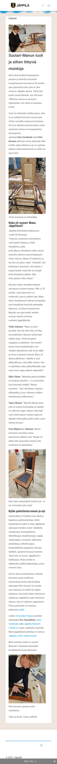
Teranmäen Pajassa (25, 615)
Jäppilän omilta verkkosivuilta (22, 635)
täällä (21, 609)
